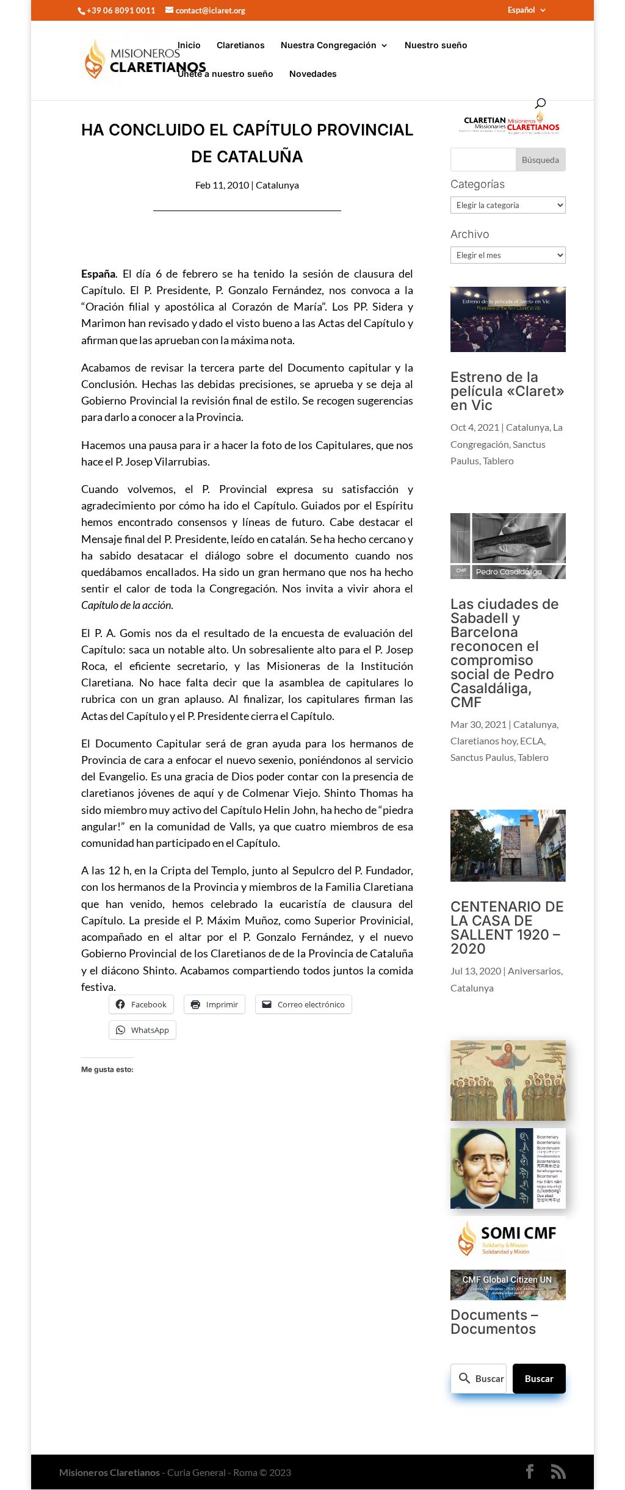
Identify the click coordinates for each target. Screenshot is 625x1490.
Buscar (539, 1378)
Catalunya (277, 184)
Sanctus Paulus (482, 757)
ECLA (532, 740)
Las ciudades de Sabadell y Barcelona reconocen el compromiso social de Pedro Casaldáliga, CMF (504, 653)
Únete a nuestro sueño (225, 74)
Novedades (313, 74)
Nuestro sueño (436, 45)
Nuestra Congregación (329, 45)
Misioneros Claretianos (109, 1472)
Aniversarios (534, 970)
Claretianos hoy (483, 740)
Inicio (189, 45)
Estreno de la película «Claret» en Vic (507, 391)
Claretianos (241, 45)
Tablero (498, 460)
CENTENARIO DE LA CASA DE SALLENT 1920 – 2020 (507, 927)
